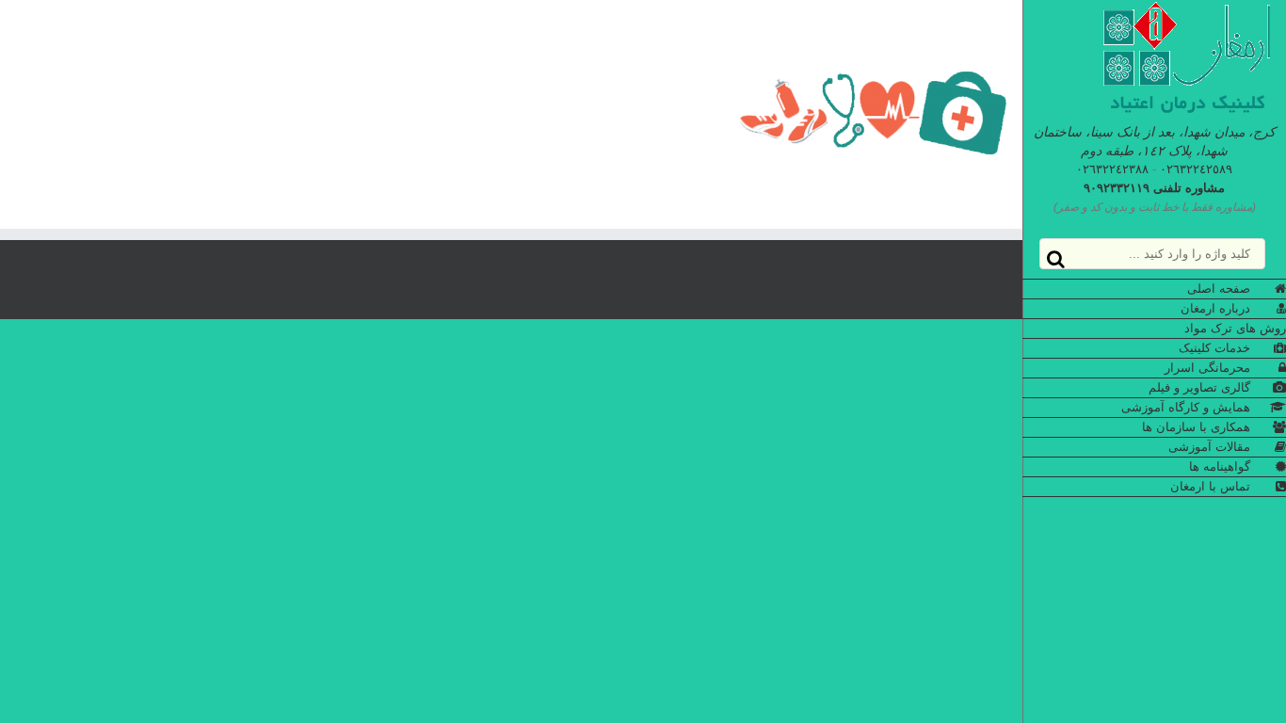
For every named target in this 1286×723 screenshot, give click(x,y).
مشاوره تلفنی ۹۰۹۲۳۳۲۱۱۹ (1154, 188)
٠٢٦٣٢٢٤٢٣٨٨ (1112, 169)
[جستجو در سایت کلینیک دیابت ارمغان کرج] (1055, 259)
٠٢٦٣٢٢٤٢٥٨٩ (1196, 169)
